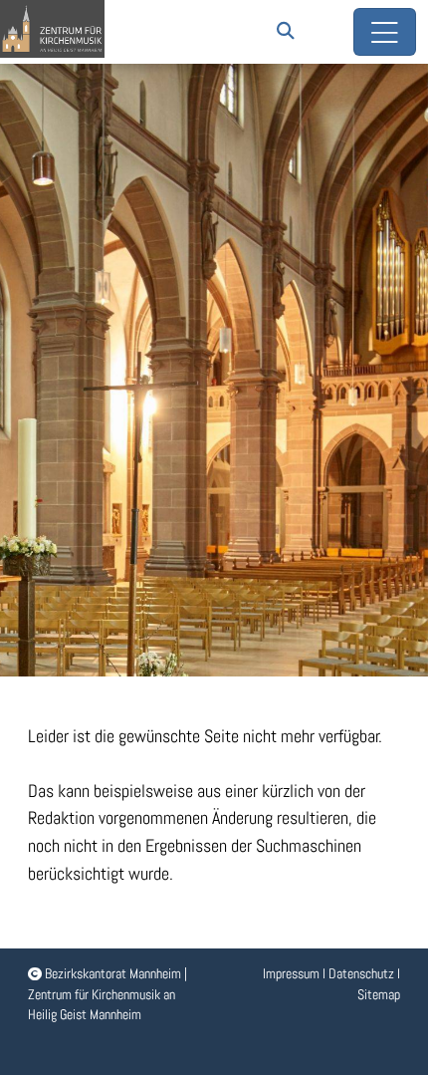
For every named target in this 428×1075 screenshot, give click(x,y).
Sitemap (378, 994)
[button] (286, 31)
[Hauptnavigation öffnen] (385, 32)
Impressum (291, 973)
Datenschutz (361, 973)
